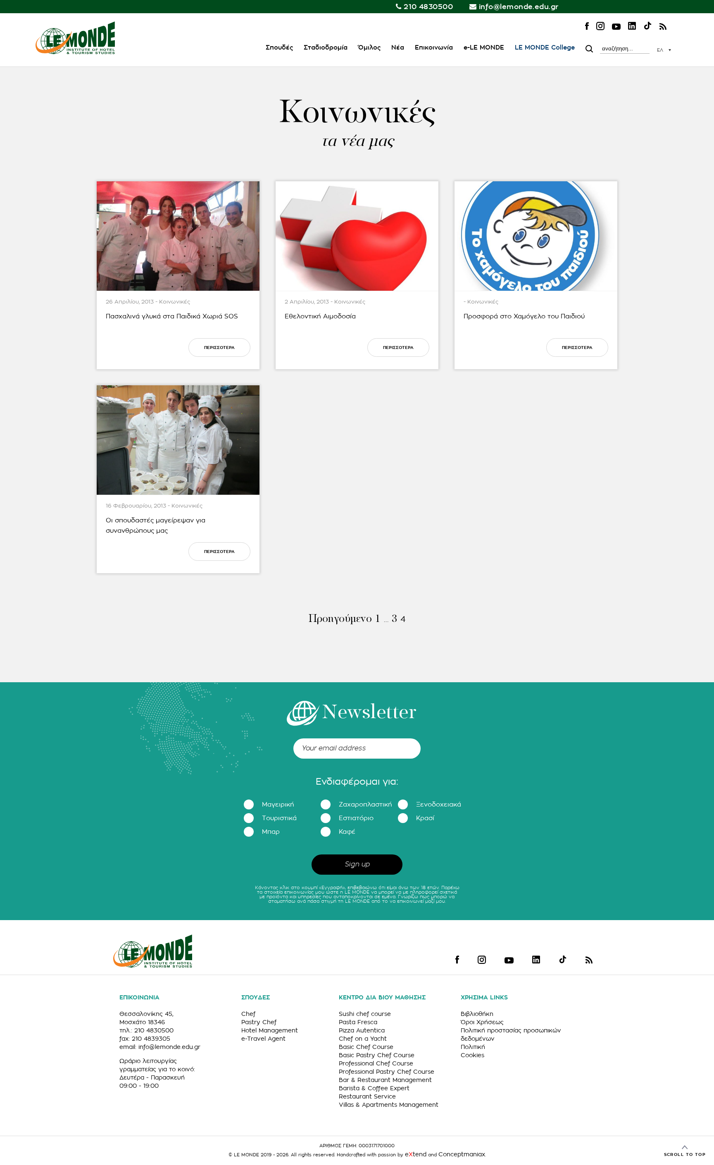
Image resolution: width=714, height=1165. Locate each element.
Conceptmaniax (461, 1154)
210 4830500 (428, 6)
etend (415, 1154)
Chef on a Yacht (363, 1039)
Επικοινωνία (434, 48)
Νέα (397, 48)
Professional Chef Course (376, 1063)
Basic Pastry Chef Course (376, 1055)
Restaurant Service (367, 1096)
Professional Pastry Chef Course (386, 1072)
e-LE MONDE (484, 48)
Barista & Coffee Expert (374, 1088)
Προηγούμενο (339, 619)
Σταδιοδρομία (325, 48)
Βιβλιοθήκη (477, 1014)
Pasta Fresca (358, 1022)
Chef (248, 1014)
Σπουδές (279, 48)
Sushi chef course (365, 1014)
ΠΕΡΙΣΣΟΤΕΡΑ (219, 348)
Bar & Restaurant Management (385, 1080)
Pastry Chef (258, 1022)
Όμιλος (369, 48)
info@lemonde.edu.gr (519, 6)
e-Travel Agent (263, 1039)
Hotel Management (269, 1030)
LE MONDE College (545, 48)
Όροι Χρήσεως (482, 1022)
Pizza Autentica (362, 1030)
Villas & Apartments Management (388, 1105)
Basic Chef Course (366, 1047)
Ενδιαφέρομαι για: (357, 781)
